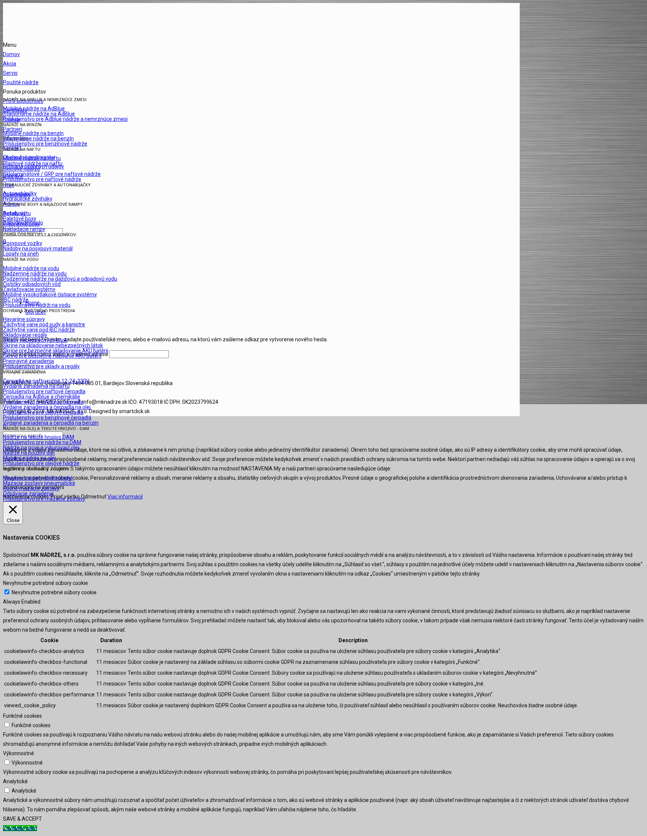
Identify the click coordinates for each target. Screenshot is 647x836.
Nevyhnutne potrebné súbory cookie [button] (45, 583)
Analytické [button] (15, 781)
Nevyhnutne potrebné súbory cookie (54, 592)
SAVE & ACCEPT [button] (22, 819)
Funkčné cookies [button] (22, 716)
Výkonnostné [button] (18, 753)
